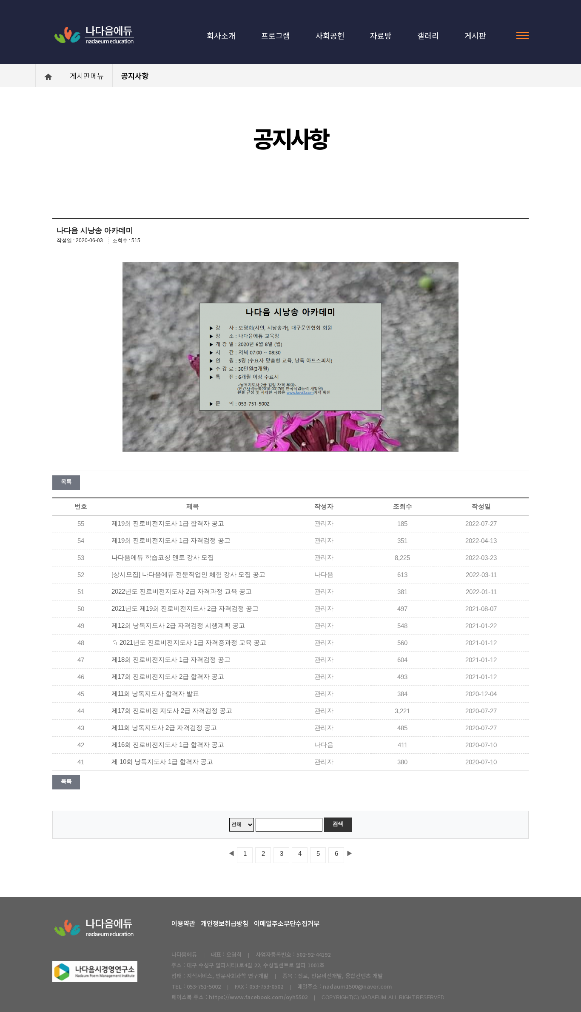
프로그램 (275, 35)
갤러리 (428, 35)
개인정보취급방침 (224, 923)
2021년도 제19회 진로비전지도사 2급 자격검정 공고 (185, 608)
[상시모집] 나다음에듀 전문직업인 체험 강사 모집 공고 (188, 574)
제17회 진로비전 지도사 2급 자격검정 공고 (171, 710)
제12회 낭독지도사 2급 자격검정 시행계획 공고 (178, 625)
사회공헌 (330, 35)
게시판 (475, 35)
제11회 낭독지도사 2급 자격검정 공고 (164, 727)
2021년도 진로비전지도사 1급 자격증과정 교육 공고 (193, 642)
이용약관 (183, 923)
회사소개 (221, 35)
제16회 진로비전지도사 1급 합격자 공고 (167, 744)
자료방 (381, 35)
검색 (338, 823)
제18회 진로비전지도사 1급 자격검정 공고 (171, 659)
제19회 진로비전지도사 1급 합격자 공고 (167, 523)
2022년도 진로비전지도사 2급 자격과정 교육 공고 (181, 591)
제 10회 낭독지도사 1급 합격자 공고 (162, 761)
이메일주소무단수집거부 (286, 923)
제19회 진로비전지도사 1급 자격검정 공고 (171, 540)
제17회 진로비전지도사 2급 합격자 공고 (167, 676)
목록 (66, 481)
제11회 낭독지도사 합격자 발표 (155, 693)
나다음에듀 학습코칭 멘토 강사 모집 (162, 557)
